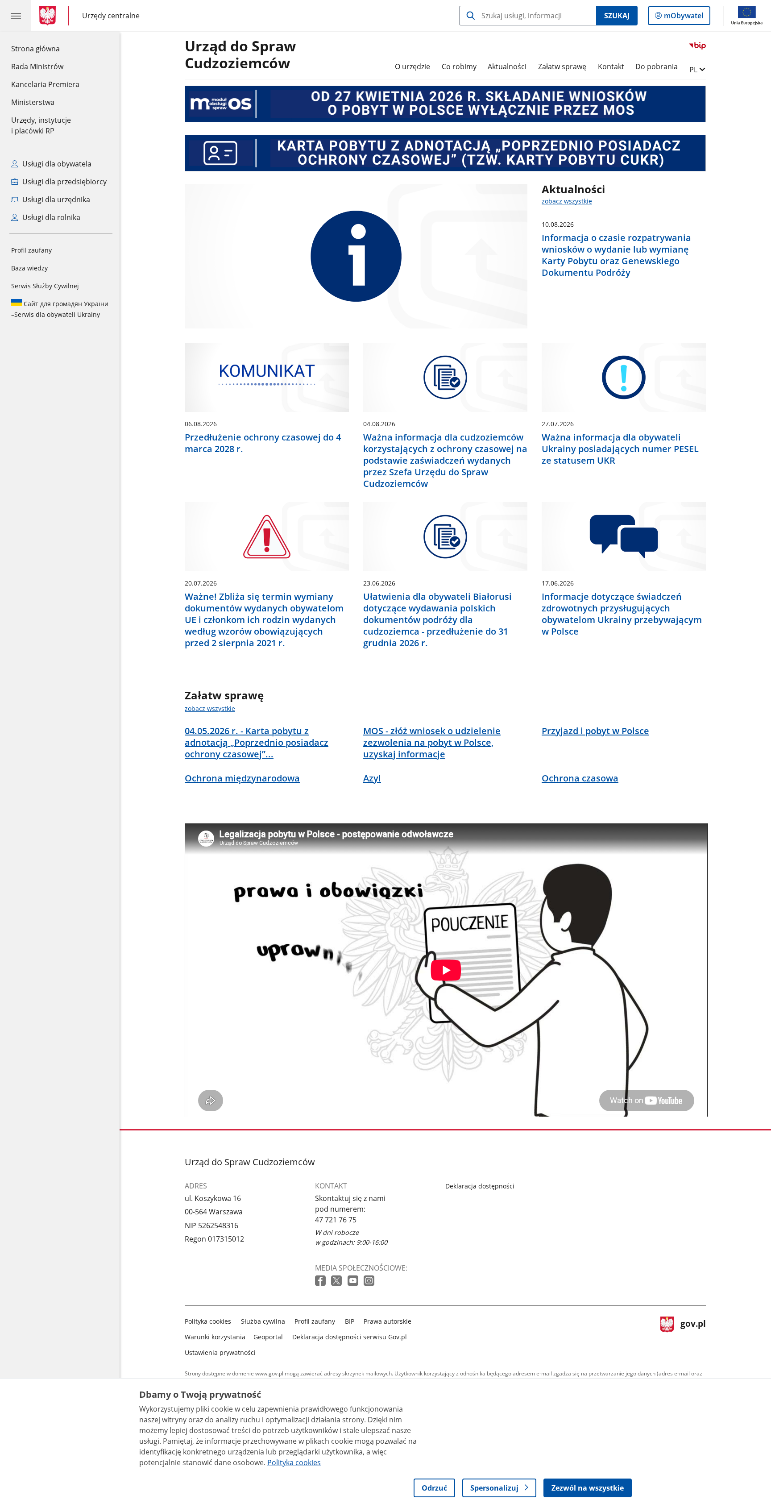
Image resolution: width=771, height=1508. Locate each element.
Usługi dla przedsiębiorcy (64, 182)
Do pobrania (656, 66)
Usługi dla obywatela (56, 164)
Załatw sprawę (562, 66)
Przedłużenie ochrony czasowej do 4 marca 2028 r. (263, 443)
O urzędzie (412, 66)
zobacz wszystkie (567, 201)
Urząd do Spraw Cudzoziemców (240, 54)
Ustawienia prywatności (220, 1352)
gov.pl (693, 1335)
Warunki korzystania (215, 1337)
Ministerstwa (32, 102)
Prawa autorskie (387, 1321)
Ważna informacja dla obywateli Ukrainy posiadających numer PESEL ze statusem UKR (620, 449)
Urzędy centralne (111, 15)
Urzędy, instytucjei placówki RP (41, 125)
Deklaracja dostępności (479, 1186)
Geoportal (268, 1337)
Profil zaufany (31, 250)
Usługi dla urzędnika (55, 199)
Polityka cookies (208, 1321)
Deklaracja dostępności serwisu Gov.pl (349, 1337)
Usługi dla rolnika (50, 217)
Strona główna (45, 48)
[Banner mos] (445, 104)
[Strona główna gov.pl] (49, 15)
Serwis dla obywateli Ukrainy (59, 309)
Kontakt (611, 66)
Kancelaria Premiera (45, 84)
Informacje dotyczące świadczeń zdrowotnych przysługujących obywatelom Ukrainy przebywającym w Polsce (622, 614)
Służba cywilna (263, 1321)
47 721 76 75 (335, 1220)
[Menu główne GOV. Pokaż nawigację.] (15, 15)
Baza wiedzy (29, 268)
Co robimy (459, 66)
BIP (349, 1321)
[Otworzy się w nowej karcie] (321, 1281)
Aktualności (507, 66)
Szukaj (617, 16)
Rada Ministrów (37, 66)
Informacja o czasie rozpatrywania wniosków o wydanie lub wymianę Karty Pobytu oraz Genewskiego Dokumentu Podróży (616, 255)
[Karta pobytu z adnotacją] (445, 153)
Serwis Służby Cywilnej (45, 286)
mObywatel (683, 17)
